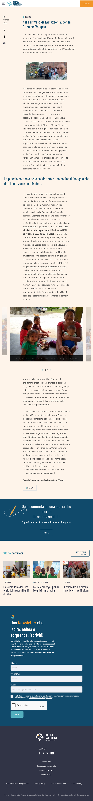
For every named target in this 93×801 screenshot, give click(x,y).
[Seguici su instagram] (43, 753)
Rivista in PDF (46, 775)
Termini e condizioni (58, 784)
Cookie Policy (76, 784)
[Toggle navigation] (3, 3)
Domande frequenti (46, 770)
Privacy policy (40, 784)
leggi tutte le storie (80, 553)
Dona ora (86, 3)
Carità (36, 582)
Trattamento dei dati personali (40, 698)
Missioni (27, 17)
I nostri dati (46, 762)
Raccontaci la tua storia (46, 766)
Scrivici (46, 533)
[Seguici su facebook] (39, 753)
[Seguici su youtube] (52, 753)
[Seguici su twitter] (47, 753)
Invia (17, 714)
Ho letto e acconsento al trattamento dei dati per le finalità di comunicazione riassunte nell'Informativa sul (47, 697)
